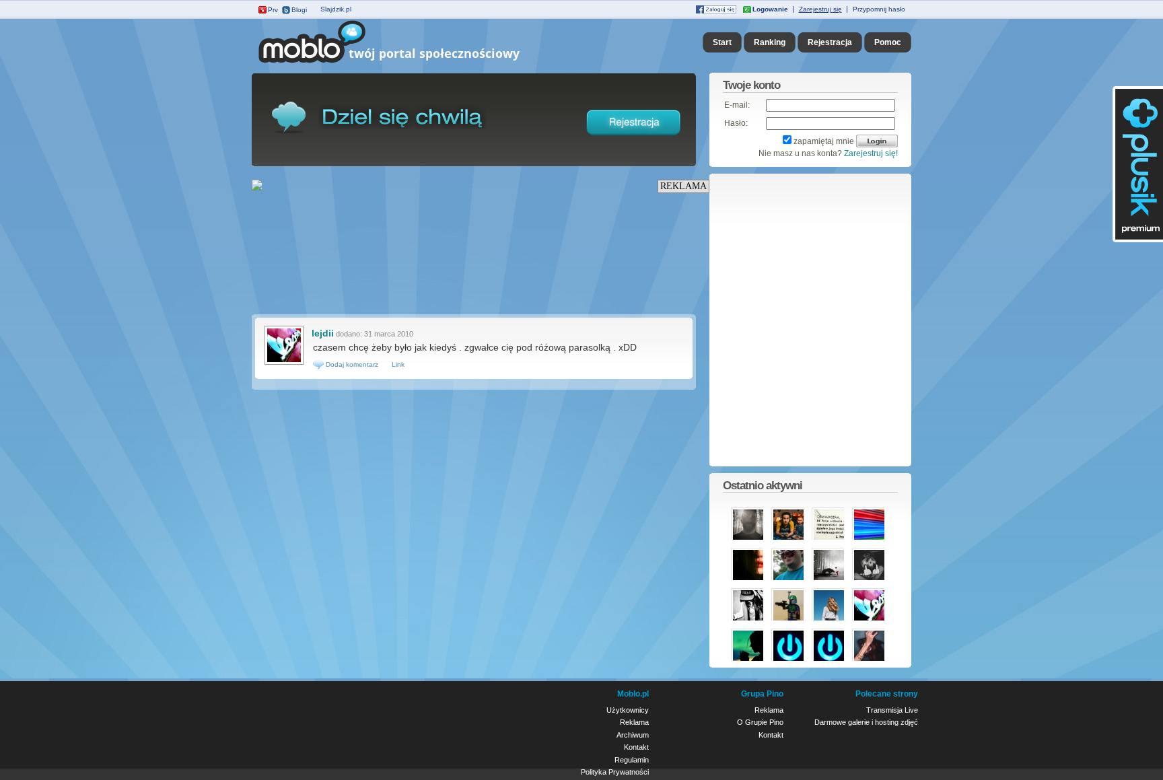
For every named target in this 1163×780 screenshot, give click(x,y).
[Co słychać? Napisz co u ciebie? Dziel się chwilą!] (408, 63)
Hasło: (736, 123)
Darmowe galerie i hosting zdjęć (866, 722)
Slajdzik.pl (335, 9)
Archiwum (632, 735)
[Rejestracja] (634, 138)
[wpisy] (284, 363)
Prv (273, 9)
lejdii (323, 333)
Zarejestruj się (820, 9)
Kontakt (636, 747)
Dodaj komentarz (351, 364)
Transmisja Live (892, 710)
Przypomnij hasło (879, 9)
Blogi (299, 9)
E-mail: (737, 105)
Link (398, 364)
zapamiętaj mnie (823, 141)
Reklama (634, 722)
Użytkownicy (627, 710)
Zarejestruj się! (871, 153)
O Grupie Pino (760, 722)
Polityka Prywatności (615, 772)
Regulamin (631, 760)
